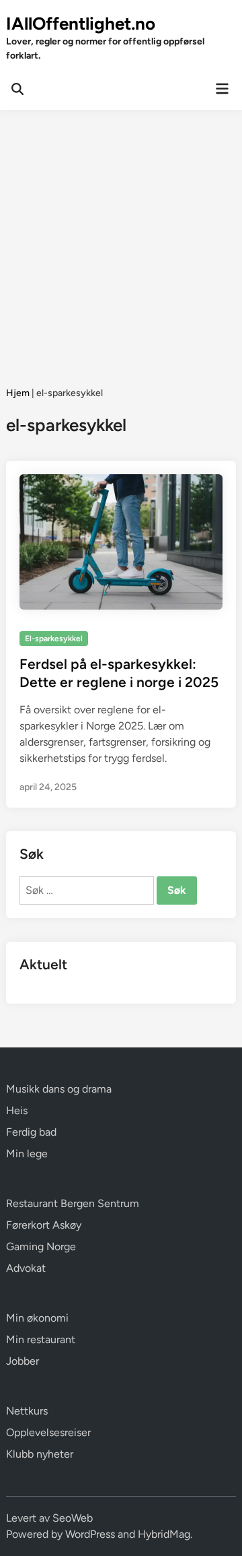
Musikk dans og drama (59, 1088)
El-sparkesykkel (54, 638)
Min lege (27, 1153)
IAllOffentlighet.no (80, 23)
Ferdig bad (31, 1132)
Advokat (26, 1268)
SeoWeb (72, 1518)
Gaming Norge (41, 1246)
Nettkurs (27, 1410)
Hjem (18, 393)
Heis (17, 1110)
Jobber (22, 1361)
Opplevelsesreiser (48, 1432)
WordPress (90, 1534)
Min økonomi (37, 1317)
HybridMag (164, 1534)
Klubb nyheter (39, 1454)
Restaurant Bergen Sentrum (72, 1203)
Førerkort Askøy (43, 1225)
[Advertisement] (121, 238)
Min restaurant (40, 1339)
